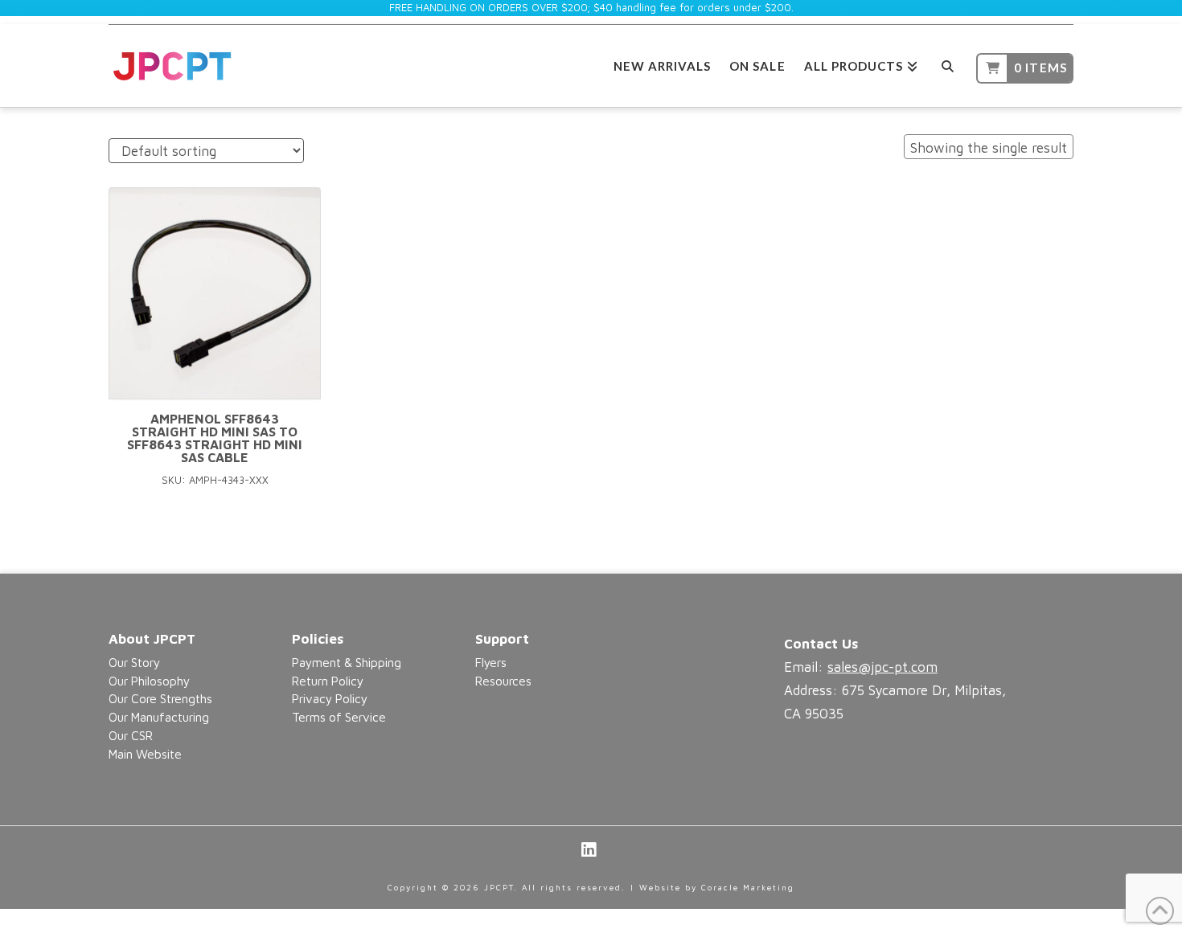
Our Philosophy (149, 680)
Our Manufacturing (159, 717)
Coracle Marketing (747, 887)
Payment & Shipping (346, 662)
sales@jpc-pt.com (882, 667)
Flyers (491, 662)
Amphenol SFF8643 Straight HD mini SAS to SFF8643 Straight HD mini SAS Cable (214, 437)
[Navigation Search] (947, 64)
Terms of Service (339, 717)
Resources (503, 680)
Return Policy (327, 680)
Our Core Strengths (160, 698)
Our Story (134, 662)
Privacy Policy (329, 698)
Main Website (145, 754)
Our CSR (131, 735)
